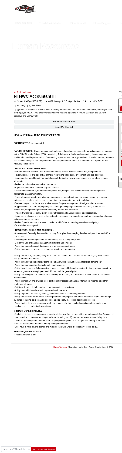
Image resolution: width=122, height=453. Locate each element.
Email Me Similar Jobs (64, 121)
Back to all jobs (23, 92)
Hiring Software (60, 347)
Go (34, 449)
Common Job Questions (46, 449)
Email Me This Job (64, 127)
